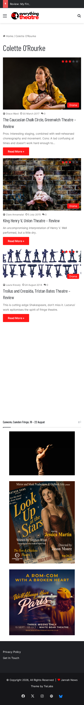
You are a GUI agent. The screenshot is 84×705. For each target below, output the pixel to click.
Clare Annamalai (15, 214)
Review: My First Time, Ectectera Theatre (35, 3)
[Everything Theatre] (25, 15)
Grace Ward (12, 113)
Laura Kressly (13, 284)
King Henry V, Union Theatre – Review (31, 220)
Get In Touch (11, 658)
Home (9, 36)
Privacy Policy (12, 651)
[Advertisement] (42, 372)
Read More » (16, 151)
